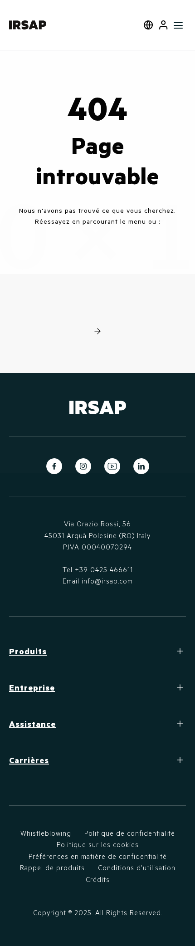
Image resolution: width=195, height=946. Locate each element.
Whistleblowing (45, 833)
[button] (163, 25)
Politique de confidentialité (129, 833)
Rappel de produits (52, 867)
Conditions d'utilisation (137, 867)
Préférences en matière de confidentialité (98, 856)
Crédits (98, 879)
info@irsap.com (107, 580)
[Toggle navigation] (178, 25)
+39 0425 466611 (104, 569)
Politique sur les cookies (98, 844)
